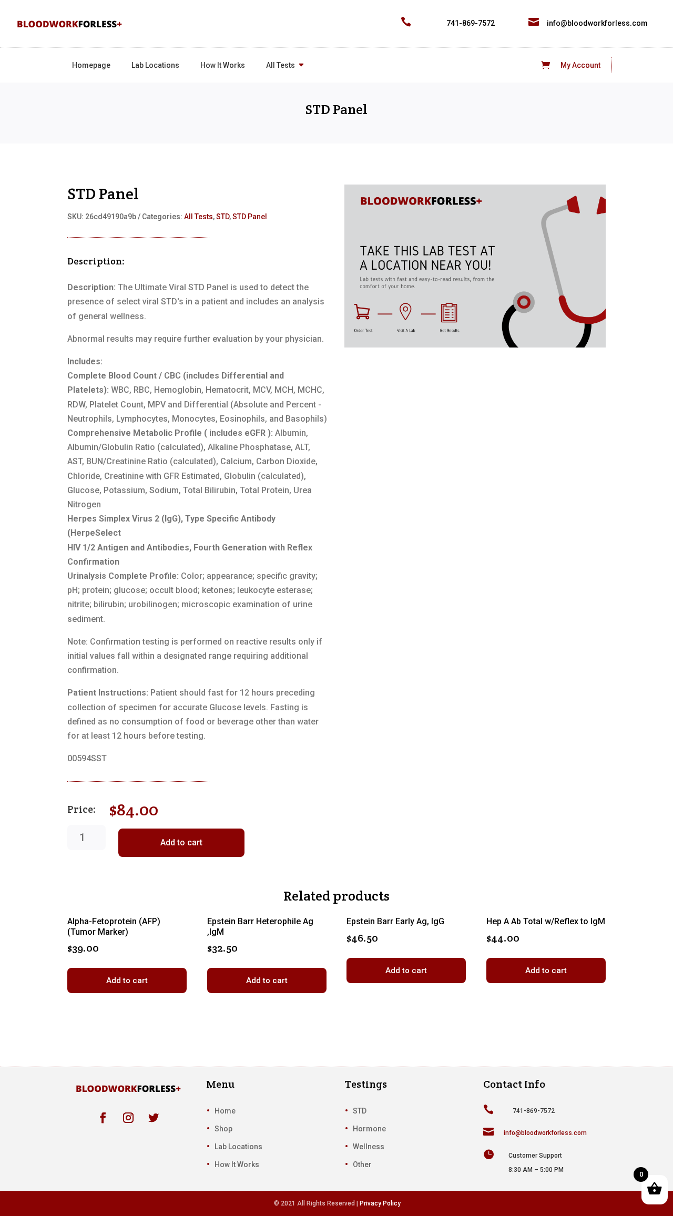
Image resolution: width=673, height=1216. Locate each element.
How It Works (222, 65)
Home (225, 1111)
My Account (580, 65)
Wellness (368, 1146)
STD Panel (249, 216)
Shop (223, 1129)
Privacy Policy (380, 1203)
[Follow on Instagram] (128, 1117)
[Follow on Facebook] (103, 1117)
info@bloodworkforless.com (597, 23)
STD (222, 216)
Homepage (91, 65)
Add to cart (181, 842)
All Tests (280, 65)
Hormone (369, 1129)
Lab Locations (155, 65)
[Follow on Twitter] (153, 1117)
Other (362, 1164)
